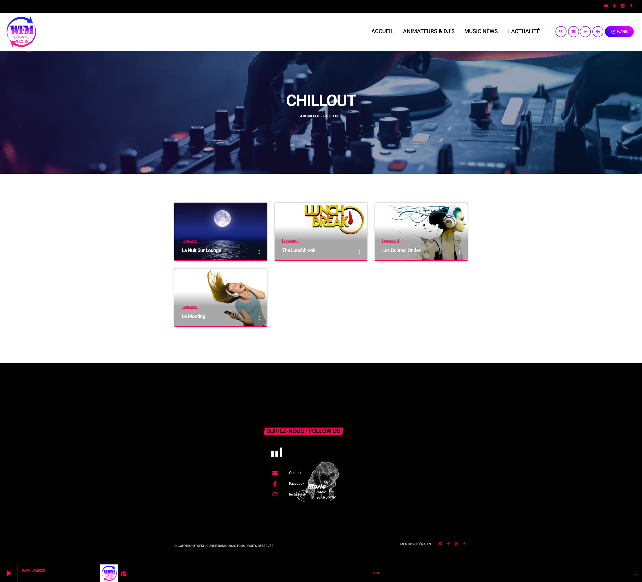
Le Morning (193, 316)
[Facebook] (631, 6)
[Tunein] (614, 6)
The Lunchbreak (298, 250)
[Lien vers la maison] (21, 31)
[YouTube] (606, 6)
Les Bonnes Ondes (401, 250)
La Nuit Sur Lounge (201, 250)
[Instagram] (623, 6)
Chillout (190, 240)
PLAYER (619, 31)
